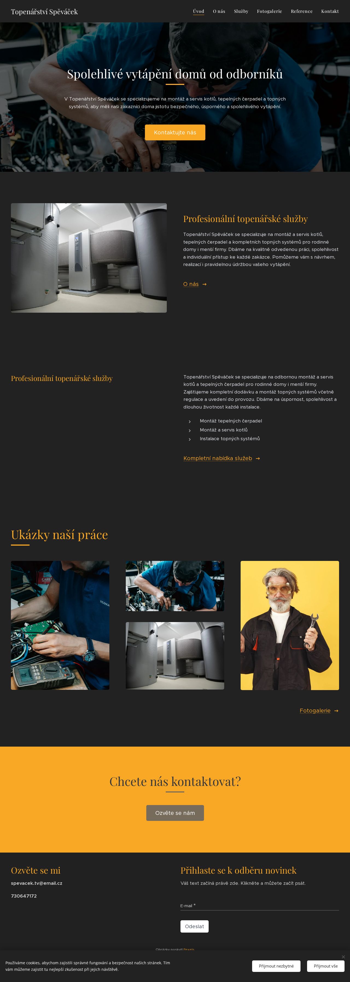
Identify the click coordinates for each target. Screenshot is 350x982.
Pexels (188, 949)
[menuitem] (200, 11)
